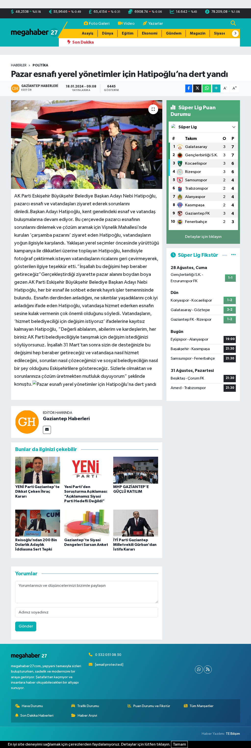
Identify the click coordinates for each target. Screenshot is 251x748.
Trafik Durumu (88, 706)
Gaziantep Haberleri (66, 418)
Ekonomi (149, 33)
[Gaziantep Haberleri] (27, 422)
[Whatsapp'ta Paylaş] (206, 89)
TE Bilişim (233, 734)
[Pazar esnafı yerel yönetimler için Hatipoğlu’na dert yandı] (86, 144)
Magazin (197, 33)
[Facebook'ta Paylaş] (188, 89)
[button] (235, 33)
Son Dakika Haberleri (36, 715)
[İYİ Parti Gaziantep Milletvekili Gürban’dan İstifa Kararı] (135, 523)
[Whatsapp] (199, 669)
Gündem (173, 33)
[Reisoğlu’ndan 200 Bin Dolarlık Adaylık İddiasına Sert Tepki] (37, 523)
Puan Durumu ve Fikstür (151, 706)
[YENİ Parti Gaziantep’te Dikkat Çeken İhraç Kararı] (37, 470)
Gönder (26, 626)
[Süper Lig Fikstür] (233, 255)
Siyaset (220, 33)
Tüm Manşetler (201, 706)
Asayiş (87, 33)
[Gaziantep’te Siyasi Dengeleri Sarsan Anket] (86, 523)
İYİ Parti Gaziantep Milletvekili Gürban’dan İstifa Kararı (134, 544)
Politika (40, 65)
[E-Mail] (47, 430)
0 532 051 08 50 (108, 655)
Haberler (18, 65)
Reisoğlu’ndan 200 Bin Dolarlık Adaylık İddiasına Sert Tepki (36, 544)
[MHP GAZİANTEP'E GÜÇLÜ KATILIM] (135, 470)
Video (129, 24)
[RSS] (208, 669)
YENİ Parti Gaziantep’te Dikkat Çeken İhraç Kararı (37, 491)
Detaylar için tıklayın (203, 237)
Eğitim (127, 33)
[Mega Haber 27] (35, 32)
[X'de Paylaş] (197, 89)
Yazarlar (155, 24)
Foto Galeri (99, 24)
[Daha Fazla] (216, 89)
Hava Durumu (32, 706)
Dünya (107, 33)
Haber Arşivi (87, 715)
